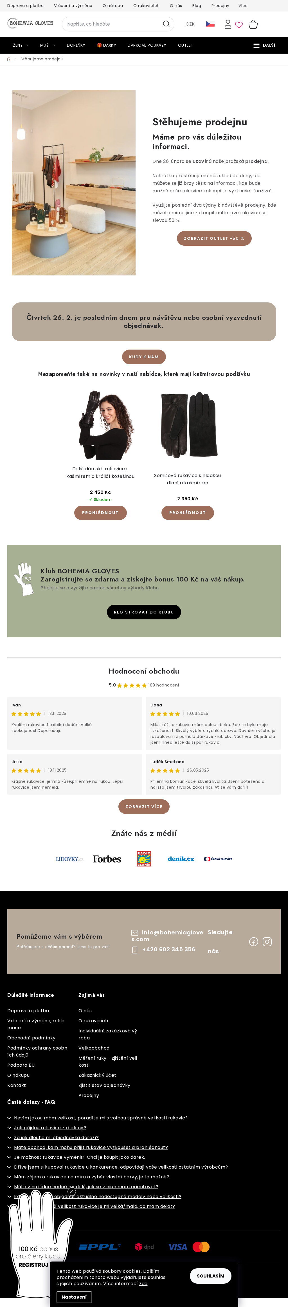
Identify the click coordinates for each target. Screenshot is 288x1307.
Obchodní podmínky (31, 1038)
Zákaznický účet (97, 1075)
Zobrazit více (144, 806)
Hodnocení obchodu (144, 671)
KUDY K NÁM (144, 357)
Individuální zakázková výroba (107, 1034)
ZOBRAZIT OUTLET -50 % (214, 238)
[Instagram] (267, 941)
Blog (196, 5)
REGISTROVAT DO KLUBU (144, 612)
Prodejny (221, 5)
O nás (176, 5)
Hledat (166, 24)
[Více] (264, 45)
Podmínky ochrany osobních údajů (37, 1051)
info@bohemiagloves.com (167, 936)
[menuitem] (20, 45)
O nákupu (113, 5)
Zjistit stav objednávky (104, 1085)
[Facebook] (253, 941)
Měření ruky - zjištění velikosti (107, 1061)
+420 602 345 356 (168, 949)
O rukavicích (146, 5)
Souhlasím (210, 1276)
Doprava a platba (25, 5)
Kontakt (16, 1085)
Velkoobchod (94, 1048)
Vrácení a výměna (73, 5)
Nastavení (74, 1297)
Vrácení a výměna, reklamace (36, 1024)
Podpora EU (21, 1065)
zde (143, 1283)
